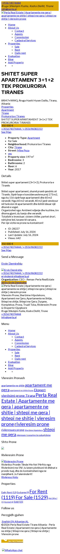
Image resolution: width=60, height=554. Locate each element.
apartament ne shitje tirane (22, 390)
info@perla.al (8, 9)
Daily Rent (8, 492)
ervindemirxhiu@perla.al (15, 276)
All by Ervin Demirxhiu (14, 282)
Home (11, 24)
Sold (18, 501)
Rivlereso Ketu (9, 477)
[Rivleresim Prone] (12, 461)
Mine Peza (23, 150)
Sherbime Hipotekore (34, 430)
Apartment (34, 137)
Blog (11, 59)
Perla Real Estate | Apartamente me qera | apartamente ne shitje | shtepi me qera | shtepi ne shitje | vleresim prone (29, 409)
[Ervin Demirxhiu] (11, 269)
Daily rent (20, 52)
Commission (22, 37)
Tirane (18, 147)
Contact (19, 30)
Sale (17, 46)
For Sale (32, 497)
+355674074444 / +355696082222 (22, 128)
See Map (6, 131)
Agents (19, 34)
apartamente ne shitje (12, 385)
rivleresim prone (31, 424)
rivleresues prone (12, 430)
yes (10, 153)
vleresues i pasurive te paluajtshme (33, 435)
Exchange (23, 492)
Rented (8, 502)
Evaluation (14, 56)
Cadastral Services (25, 40)
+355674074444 (11, 2)
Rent (17, 49)
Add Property (16, 62)
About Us (13, 27)
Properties (14, 43)
